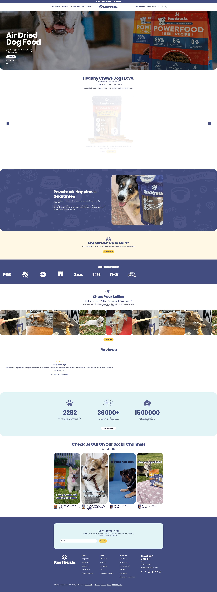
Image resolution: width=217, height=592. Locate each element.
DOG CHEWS (55, 7)
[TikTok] (153, 572)
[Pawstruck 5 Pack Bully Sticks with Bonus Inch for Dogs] (108, 119)
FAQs (101, 570)
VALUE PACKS (86, 7)
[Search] (158, 7)
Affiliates (122, 570)
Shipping (97, 585)
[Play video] (76, 499)
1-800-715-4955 (146, 564)
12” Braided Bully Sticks (59, 374)
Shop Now (11, 57)
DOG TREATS (66, 7)
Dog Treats (85, 562)
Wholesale (123, 573)
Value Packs (86, 570)
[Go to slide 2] (10, 63)
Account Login (124, 562)
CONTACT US (151, 7)
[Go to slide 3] (13, 63)
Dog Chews (86, 559)
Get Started (108, 252)
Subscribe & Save (87, 573)
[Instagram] (149, 572)
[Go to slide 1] (7, 63)
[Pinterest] (146, 572)
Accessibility (89, 585)
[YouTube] (156, 572)
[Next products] (209, 123)
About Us (103, 562)
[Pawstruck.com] (108, 6)
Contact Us (123, 559)
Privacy (109, 585)
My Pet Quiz (140, 7)
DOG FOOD (76, 7)
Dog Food (85, 566)
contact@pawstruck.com (149, 568)
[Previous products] (8, 123)
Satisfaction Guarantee (127, 577)
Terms (103, 585)
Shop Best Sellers (108, 428)
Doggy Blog (103, 566)
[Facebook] (142, 572)
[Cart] (165, 7)
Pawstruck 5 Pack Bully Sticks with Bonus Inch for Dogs (108, 146)
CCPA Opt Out (117, 585)
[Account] (162, 7)
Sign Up (102, 541)
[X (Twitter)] (160, 572)
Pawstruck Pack (125, 566)
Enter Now (108, 340)
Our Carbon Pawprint (107, 573)
